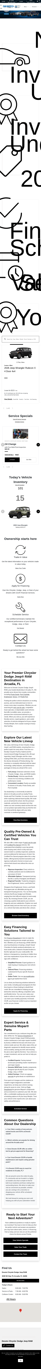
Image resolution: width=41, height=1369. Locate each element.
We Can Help (20, 657)
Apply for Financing (20, 1011)
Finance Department (14, 938)
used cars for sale (30, 842)
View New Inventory (20, 820)
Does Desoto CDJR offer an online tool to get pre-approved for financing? (20, 1150)
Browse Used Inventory (20, 915)
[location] (37, 1)
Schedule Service (19, 422)
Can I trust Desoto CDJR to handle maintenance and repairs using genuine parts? (20, 1160)
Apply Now (20, 597)
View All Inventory (19, 485)
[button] (20, 1310)
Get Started (20, 628)
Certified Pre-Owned (14, 845)
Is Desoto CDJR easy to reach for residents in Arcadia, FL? (18, 1169)
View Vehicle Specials (20, 1240)
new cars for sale (19, 707)
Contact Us (9, 1345)
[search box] (20, 338)
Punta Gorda (15, 694)
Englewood (8, 697)
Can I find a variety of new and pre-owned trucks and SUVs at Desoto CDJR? (19, 1131)
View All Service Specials (19, 419)
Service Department (24, 1036)
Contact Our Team (20, 1254)
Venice (15, 697)
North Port (24, 697)
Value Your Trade (20, 568)
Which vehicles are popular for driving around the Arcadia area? (20, 1141)
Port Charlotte (24, 694)
